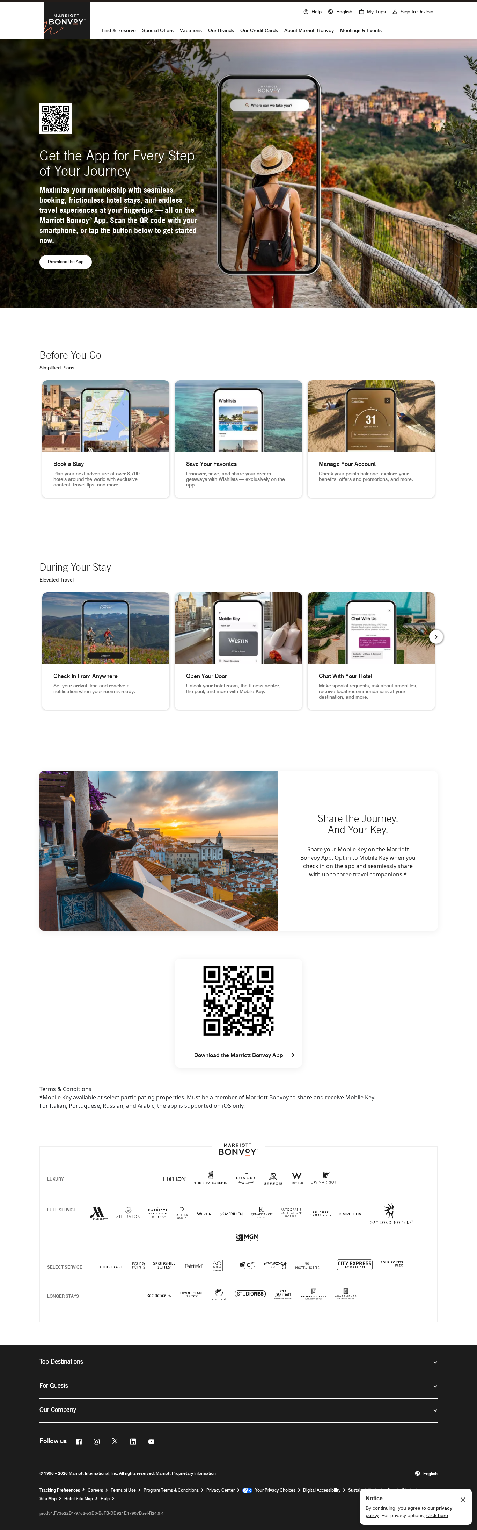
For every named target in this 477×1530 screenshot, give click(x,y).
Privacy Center (220, 1490)
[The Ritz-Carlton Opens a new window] (210, 1181)
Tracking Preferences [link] (59, 1490)
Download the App (70, 261)
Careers (95, 1490)
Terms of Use (123, 1490)
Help (105, 1498)
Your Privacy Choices (273, 1490)
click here (437, 1515)
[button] (340, 11)
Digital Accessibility (321, 1490)
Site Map (48, 1498)
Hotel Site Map (78, 1498)
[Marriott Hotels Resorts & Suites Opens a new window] (99, 1216)
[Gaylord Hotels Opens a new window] (391, 1219)
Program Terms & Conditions (171, 1490)
